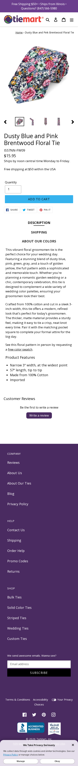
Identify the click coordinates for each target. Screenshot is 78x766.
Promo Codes (17, 561)
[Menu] (72, 19)
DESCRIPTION (39, 222)
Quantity (11, 182)
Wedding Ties (17, 628)
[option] (19, 121)
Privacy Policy (17, 504)
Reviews (13, 462)
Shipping (14, 540)
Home (19, 32)
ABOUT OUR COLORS (39, 241)
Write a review (39, 415)
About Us (14, 473)
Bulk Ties (14, 597)
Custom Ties (17, 638)
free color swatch (20, 349)
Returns (13, 571)
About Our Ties (19, 483)
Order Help (16, 550)
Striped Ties (16, 618)
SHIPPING (39, 232)
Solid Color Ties (19, 607)
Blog (10, 493)
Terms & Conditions (17, 699)
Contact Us (16, 530)
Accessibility (40, 699)
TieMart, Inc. (44, 739)
